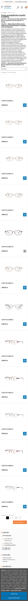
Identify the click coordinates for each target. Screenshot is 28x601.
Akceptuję (14, 594)
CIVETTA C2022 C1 (7, 100)
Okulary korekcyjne (7, 557)
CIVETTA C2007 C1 (7, 283)
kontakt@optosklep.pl (21, 1)
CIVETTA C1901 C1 (7, 429)
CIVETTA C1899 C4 (7, 465)
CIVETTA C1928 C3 (7, 319)
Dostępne (14, 69)
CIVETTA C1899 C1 (7, 502)
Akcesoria (5, 561)
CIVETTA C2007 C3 (7, 246)
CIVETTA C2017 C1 (7, 173)
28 (16, 517)
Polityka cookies (5, 590)
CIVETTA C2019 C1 (7, 137)
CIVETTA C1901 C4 (7, 356)
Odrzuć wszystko (14, 598)
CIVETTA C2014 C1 (7, 210)
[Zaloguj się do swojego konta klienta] (22, 6)
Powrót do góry (19, 522)
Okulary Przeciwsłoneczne (9, 559)
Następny (20, 518)
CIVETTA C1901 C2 (7, 392)
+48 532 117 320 (8, 1)
